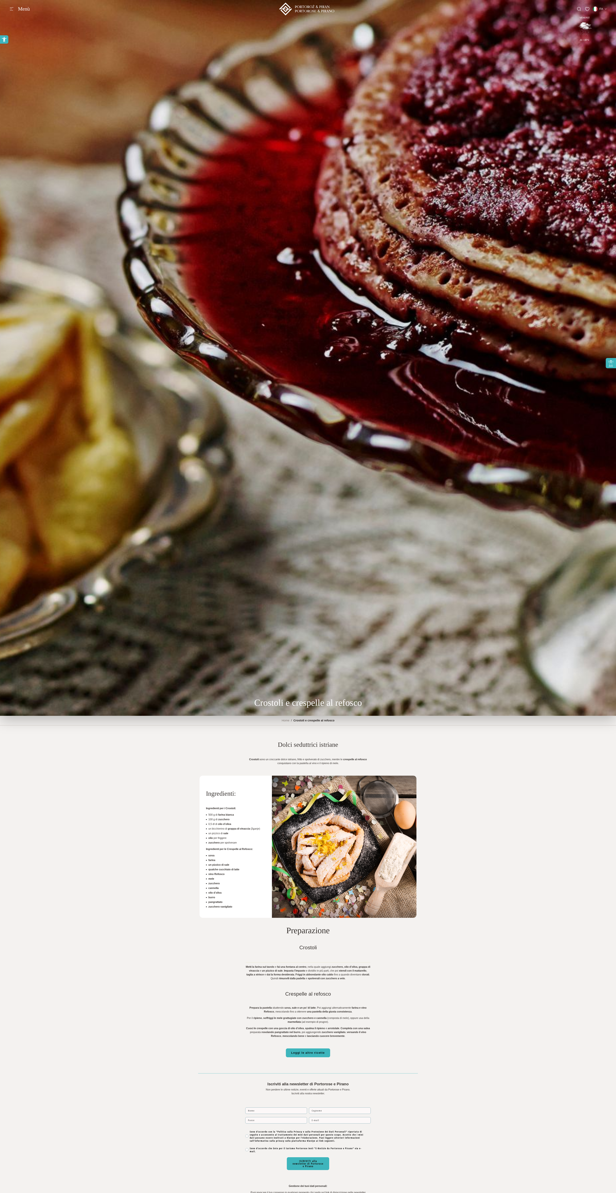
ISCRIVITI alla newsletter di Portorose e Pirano (308, 1163)
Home (285, 720)
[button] (4, 39)
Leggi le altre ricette (308, 1052)
